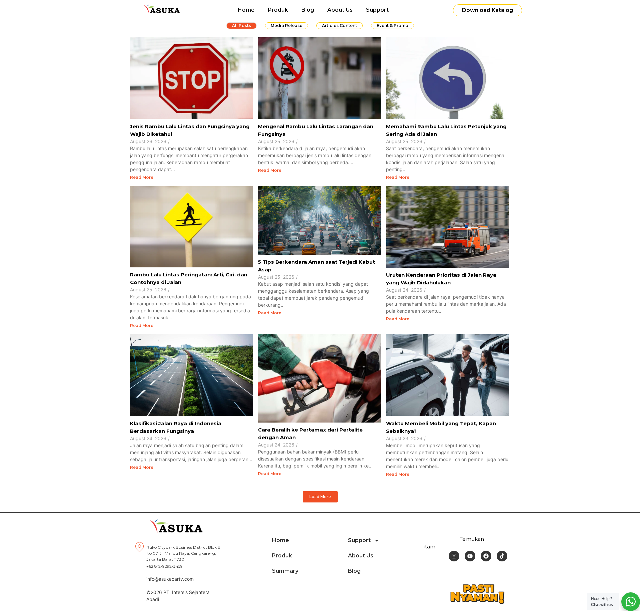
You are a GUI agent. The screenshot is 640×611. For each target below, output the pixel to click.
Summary (285, 571)
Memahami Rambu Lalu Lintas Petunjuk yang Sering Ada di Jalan (446, 130)
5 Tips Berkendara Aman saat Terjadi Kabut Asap (316, 266)
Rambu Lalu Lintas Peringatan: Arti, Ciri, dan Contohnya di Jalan (188, 278)
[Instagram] (454, 556)
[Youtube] (470, 556)
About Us (340, 10)
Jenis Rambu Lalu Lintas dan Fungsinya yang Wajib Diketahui (190, 130)
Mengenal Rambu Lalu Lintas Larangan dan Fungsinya (315, 130)
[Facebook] (486, 556)
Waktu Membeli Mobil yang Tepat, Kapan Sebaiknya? (441, 427)
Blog (307, 10)
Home (246, 10)
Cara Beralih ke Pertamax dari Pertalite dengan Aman (310, 434)
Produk (278, 10)
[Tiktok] (502, 556)
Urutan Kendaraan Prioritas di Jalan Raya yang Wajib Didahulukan (441, 279)
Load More (320, 496)
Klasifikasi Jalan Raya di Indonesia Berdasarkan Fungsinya (175, 427)
